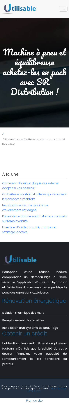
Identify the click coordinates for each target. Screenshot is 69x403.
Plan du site (34, 400)
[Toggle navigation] (63, 9)
